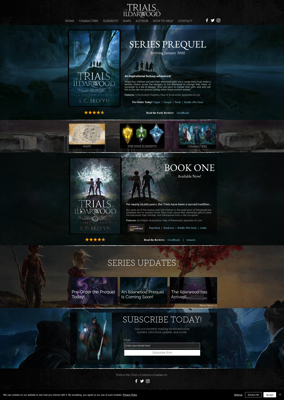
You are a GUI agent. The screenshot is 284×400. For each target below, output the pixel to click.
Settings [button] (238, 394)
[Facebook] (206, 20)
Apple (157, 102)
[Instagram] (218, 20)
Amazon (190, 239)
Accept (269, 394)
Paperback (154, 227)
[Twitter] (212, 20)
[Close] (280, 394)
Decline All (253, 394)
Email (127, 340)
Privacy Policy (130, 394)
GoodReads (183, 112)
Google (167, 102)
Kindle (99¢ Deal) (193, 102)
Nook (178, 102)
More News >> (208, 305)
